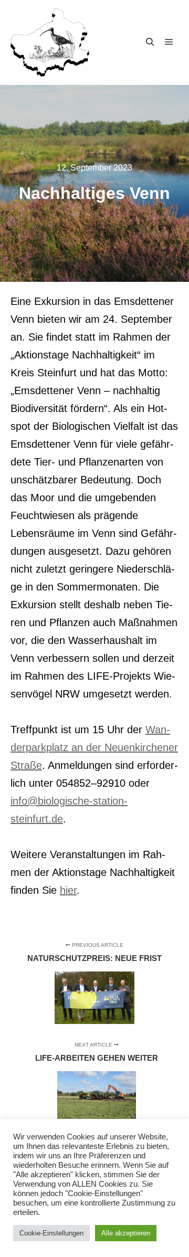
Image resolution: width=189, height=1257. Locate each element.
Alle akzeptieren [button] (125, 1233)
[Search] (150, 42)
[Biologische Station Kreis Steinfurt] (49, 42)
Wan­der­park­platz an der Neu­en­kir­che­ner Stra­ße (94, 747)
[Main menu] (169, 42)
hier (68, 890)
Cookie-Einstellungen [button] (51, 1233)
